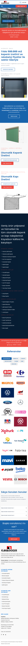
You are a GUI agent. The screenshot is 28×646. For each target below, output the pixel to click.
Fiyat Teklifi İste (7, 163)
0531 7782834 (7, 628)
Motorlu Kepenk (5, 575)
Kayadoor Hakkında (8, 69)
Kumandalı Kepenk (6, 578)
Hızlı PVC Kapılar (6, 603)
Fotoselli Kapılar (5, 594)
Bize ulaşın (14, 539)
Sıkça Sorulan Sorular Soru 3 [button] (7, 515)
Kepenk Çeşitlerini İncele (8, 21)
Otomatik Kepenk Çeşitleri (10, 160)
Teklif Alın (18, 21)
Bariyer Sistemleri (6, 606)
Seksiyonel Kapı (5, 599)
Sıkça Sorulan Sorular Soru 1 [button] (7, 508)
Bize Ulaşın (14, 116)
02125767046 (10, 624)
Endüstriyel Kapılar (6, 601)
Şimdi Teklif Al (21, 6)
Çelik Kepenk (5, 585)
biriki (9, 643)
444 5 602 (24, 2)
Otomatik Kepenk (6, 573)
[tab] (14, 508)
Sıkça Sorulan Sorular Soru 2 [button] (7, 511)
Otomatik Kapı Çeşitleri (9, 184)
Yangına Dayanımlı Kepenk (8, 580)
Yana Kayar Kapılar (6, 608)
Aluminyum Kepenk (6, 582)
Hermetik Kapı (5, 597)
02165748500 (8, 626)
